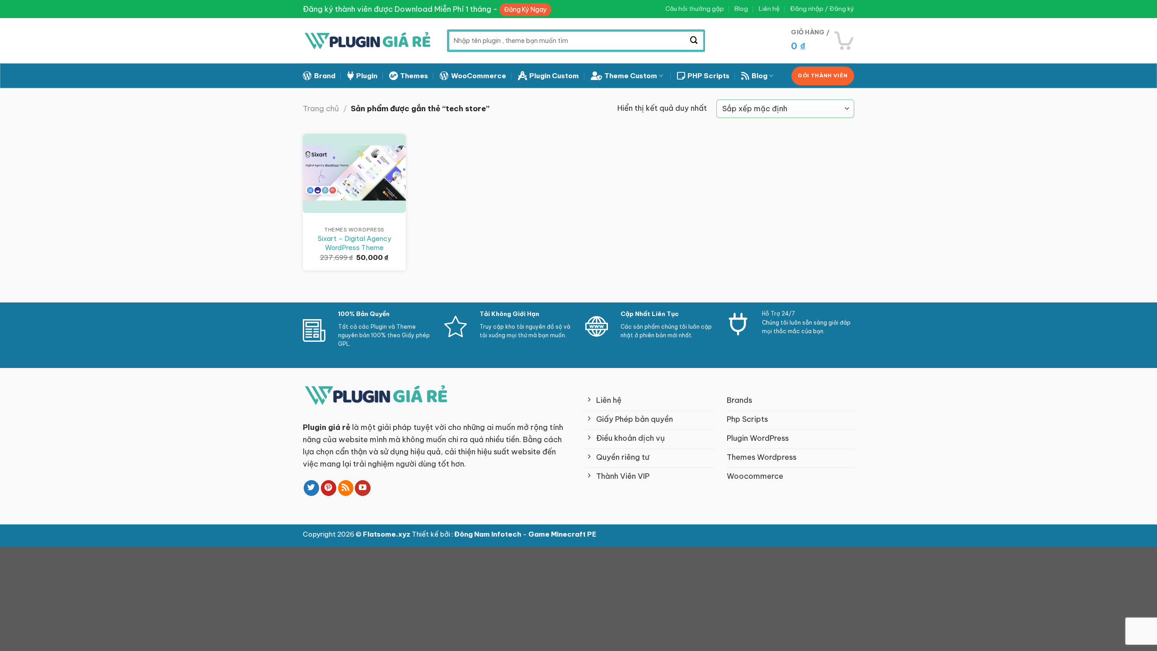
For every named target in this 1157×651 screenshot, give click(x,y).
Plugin (366, 75)
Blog (741, 9)
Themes (414, 75)
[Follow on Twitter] (312, 488)
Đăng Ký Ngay (525, 9)
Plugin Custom (554, 75)
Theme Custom (630, 75)
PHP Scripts (708, 75)
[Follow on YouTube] (363, 488)
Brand (324, 75)
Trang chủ (321, 108)
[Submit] (694, 41)
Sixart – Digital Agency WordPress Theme (354, 243)
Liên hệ (769, 9)
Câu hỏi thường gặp (694, 9)
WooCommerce (478, 75)
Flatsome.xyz (387, 534)
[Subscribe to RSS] (346, 488)
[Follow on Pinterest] (329, 488)
